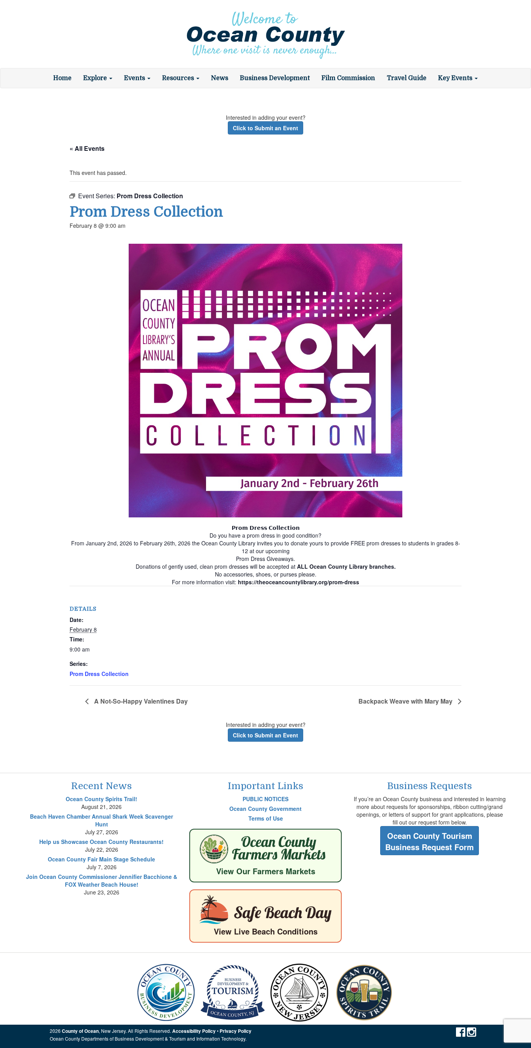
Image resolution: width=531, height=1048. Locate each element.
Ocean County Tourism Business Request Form (429, 841)
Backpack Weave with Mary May (406, 701)
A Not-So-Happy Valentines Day (140, 701)
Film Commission (348, 78)
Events (135, 78)
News (219, 78)
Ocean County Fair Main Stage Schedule (101, 859)
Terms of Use (265, 818)
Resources (179, 78)
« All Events (87, 148)
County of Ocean (80, 1031)
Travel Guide (406, 78)
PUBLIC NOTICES (265, 799)
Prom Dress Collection (99, 674)
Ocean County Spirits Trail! (101, 799)
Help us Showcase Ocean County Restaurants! (101, 841)
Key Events (456, 78)
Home (62, 78)
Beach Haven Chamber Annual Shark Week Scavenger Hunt (101, 820)
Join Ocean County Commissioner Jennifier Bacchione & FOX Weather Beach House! (101, 880)
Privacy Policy (236, 1031)
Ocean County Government (265, 808)
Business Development (275, 78)
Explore (95, 78)
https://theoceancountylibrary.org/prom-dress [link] (298, 582)
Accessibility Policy (194, 1031)
